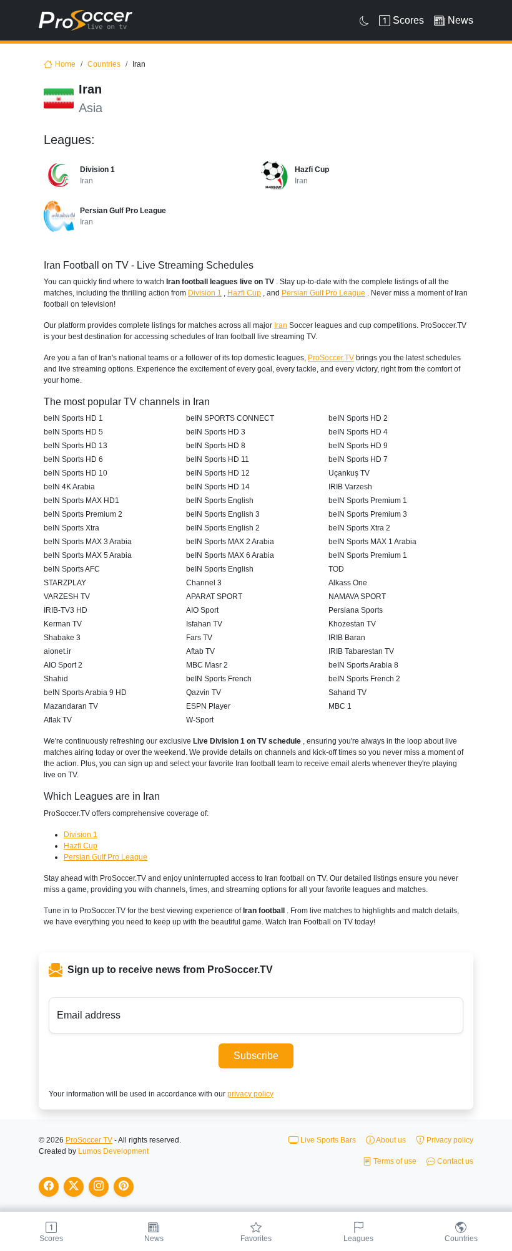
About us (390, 1140)
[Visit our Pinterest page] (124, 1187)
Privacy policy (449, 1140)
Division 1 (205, 293)
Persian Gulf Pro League (323, 293)
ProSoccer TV (89, 1140)
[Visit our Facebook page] (49, 1187)
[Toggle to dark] (364, 20)
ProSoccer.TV (331, 357)
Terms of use (394, 1161)
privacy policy (250, 1094)
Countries (104, 64)
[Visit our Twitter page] (74, 1187)
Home (65, 64)
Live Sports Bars (327, 1140)
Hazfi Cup (244, 293)
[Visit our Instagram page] (99, 1187)
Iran (280, 325)
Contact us (454, 1161)
